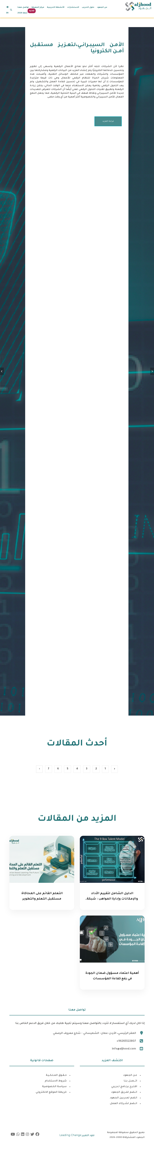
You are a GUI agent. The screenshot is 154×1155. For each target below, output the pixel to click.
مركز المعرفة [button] (38, 7)
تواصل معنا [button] (23, 7)
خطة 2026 (22, 13)
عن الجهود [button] (102, 7)
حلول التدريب (88, 7)
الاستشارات (73, 7)
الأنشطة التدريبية (55, 7)
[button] (11, 10)
